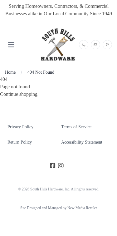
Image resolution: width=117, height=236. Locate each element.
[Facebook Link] (53, 166)
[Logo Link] (58, 44)
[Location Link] (107, 45)
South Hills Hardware (46, 189)
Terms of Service (76, 127)
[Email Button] (95, 45)
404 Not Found (40, 72)
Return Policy (19, 142)
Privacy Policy (20, 127)
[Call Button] (83, 45)
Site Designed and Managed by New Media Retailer (58, 208)
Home (10, 72)
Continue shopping (18, 94)
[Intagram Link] (61, 166)
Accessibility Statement (81, 142)
